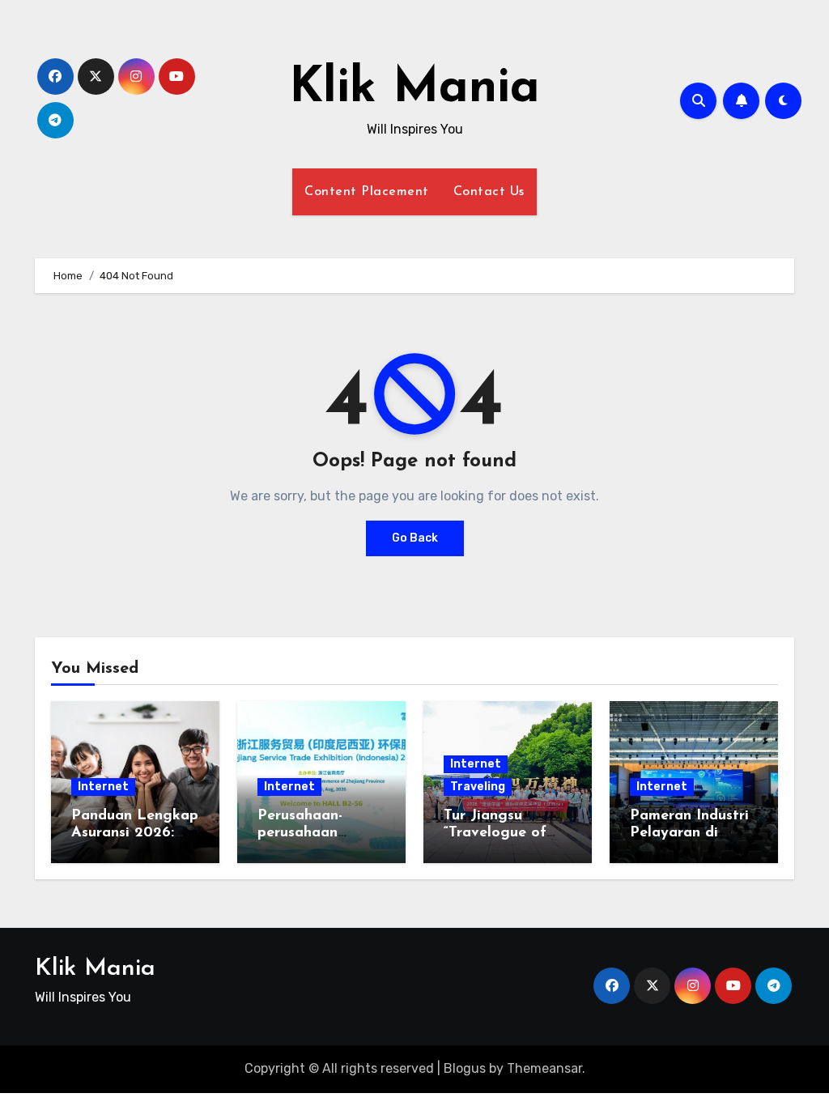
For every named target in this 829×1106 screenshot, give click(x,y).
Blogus (465, 1068)
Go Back (415, 538)
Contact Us (489, 191)
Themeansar (544, 1068)
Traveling (477, 786)
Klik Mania (414, 89)
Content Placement (366, 191)
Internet (103, 786)
